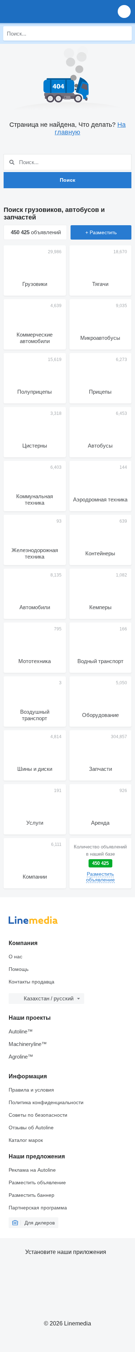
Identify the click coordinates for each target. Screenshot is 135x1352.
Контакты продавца (31, 982)
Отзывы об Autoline (31, 1127)
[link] (100, 863)
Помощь (18, 969)
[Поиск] (124, 33)
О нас (15, 956)
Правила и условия (31, 1090)
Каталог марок (26, 1140)
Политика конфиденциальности (46, 1102)
